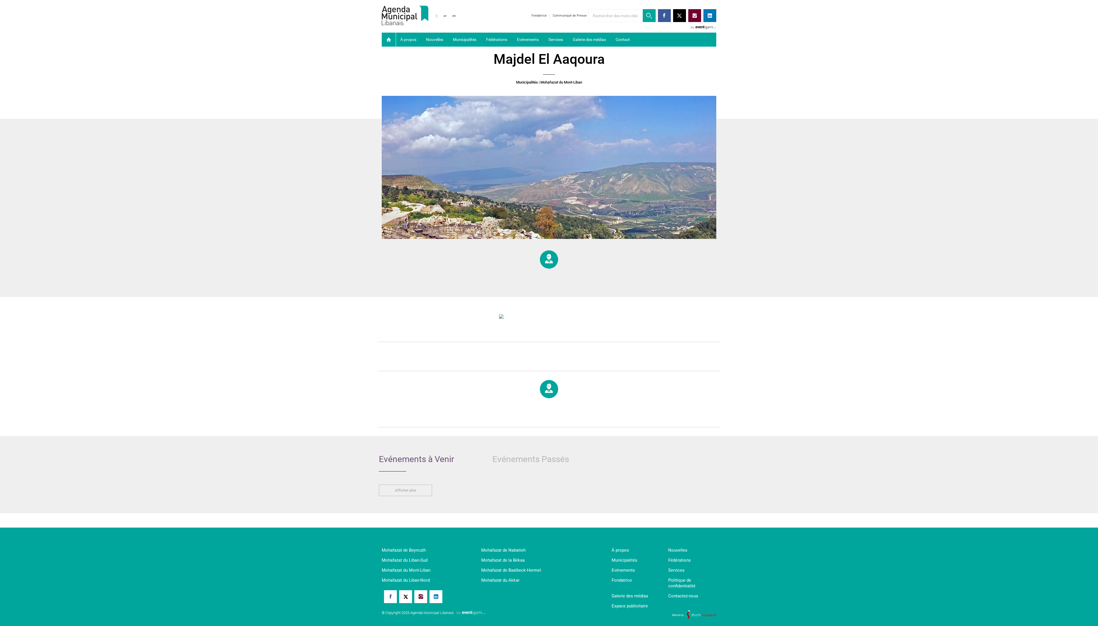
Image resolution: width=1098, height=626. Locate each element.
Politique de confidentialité (681, 583)
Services (555, 39)
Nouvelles (434, 39)
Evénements (528, 39)
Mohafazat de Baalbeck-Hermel (511, 570)
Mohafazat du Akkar (500, 580)
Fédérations (496, 39)
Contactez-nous (683, 596)
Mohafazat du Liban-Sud (404, 560)
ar (445, 16)
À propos (408, 39)
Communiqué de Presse (570, 15)
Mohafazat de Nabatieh (503, 550)
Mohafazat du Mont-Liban (406, 570)
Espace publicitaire (630, 606)
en (454, 16)
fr (436, 16)
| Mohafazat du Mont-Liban (560, 82)
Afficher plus (405, 490)
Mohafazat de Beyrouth (404, 550)
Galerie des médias (589, 39)
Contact (623, 39)
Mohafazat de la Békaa (503, 560)
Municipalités (464, 39)
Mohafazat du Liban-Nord (406, 580)
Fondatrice (539, 15)
